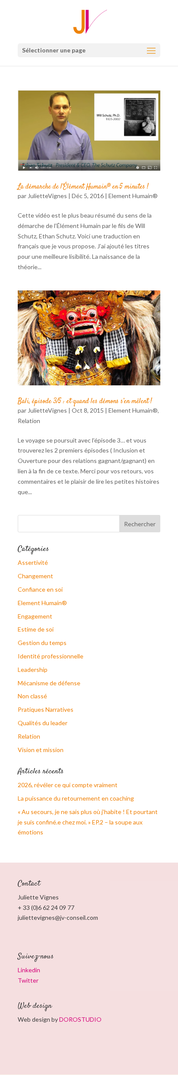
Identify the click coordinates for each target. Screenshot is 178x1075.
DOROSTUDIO (80, 1019)
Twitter (28, 980)
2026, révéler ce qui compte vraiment (68, 784)
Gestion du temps (42, 642)
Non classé (32, 696)
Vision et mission (41, 749)
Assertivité (33, 562)
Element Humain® (133, 195)
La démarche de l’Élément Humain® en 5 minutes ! (83, 187)
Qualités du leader (42, 722)
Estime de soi (36, 629)
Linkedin (29, 970)
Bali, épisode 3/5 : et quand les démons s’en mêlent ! (85, 402)
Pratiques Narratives (45, 709)
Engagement (35, 616)
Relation (29, 420)
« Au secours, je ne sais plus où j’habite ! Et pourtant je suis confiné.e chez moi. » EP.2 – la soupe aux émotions (88, 822)
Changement (35, 576)
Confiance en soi (40, 589)
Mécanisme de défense (49, 683)
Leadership (33, 669)
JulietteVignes (47, 195)
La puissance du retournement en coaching (76, 798)
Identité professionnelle (50, 656)
